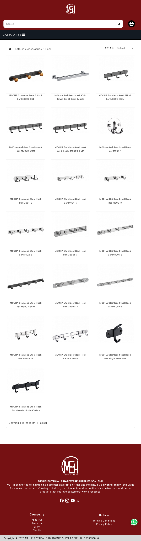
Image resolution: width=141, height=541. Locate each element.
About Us (37, 519)
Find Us (36, 530)
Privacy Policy (104, 524)
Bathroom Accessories (28, 48)
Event (37, 526)
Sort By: (109, 47)
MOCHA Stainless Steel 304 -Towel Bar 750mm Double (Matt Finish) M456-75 (71, 99)
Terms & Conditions (104, 520)
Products (37, 523)
